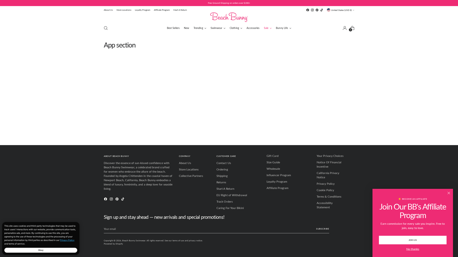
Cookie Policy (325, 190)
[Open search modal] (105, 28)
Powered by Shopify (113, 243)
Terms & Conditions (329, 196)
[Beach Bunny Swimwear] (229, 17)
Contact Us (223, 163)
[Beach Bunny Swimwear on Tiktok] (321, 10)
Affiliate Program (277, 188)
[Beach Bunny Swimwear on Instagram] (312, 10)
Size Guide (273, 162)
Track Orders (224, 201)
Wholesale (273, 168)
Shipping (222, 175)
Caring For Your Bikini (230, 208)
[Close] (449, 193)
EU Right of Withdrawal (231, 195)
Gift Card (273, 155)
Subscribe (322, 228)
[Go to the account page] (344, 28)
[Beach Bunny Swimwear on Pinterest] (317, 10)
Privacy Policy (326, 183)
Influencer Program (279, 175)
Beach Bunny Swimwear (133, 240)
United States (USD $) (341, 10)
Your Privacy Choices (330, 155)
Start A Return (225, 188)
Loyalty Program (277, 181)
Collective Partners (191, 175)
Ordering (222, 169)
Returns (221, 182)
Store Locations (189, 169)
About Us (185, 163)
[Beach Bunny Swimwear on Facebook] (307, 10)
